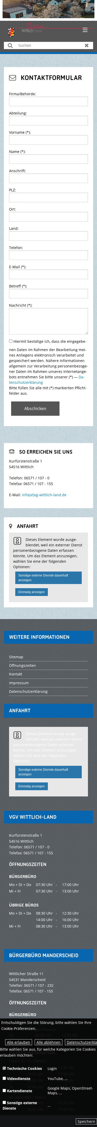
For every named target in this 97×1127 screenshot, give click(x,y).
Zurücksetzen (86, 45)
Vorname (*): (20, 132)
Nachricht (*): (20, 305)
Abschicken (35, 408)
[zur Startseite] (50, 29)
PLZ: (12, 189)
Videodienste (18, 1078)
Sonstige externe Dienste (20, 1105)
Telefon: (16, 247)
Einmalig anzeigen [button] (31, 592)
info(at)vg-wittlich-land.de (44, 494)
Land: (14, 228)
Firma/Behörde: (22, 93)
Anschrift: (17, 170)
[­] (83, 30)
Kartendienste (19, 1090)
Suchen (10, 45)
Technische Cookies (24, 1068)
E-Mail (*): (17, 266)
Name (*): (17, 151)
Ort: (12, 209)
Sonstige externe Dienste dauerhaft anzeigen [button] (43, 578)
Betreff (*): (18, 286)
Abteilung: (18, 113)
